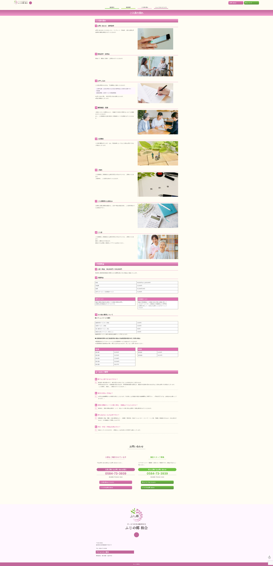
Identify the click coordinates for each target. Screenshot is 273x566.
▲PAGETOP (269, 557)
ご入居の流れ (144, 7)
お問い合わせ (232, 2)
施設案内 (112, 7)
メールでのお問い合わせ (106, 487)
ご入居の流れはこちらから (107, 482)
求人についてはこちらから (149, 482)
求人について (248, 2)
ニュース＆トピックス (161, 7)
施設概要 (128, 7)
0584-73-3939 (115, 473)
